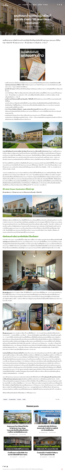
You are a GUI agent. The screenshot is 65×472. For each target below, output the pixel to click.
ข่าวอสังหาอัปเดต (12, 399)
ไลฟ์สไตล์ (40, 5)
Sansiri (5, 399)
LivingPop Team (14, 434)
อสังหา (19, 5)
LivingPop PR (29, 26)
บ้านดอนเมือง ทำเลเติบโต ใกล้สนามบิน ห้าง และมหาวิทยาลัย (47, 454)
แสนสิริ (24, 399)
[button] (22, 135)
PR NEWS (45, 5)
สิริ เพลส (19, 399)
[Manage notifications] (62, 469)
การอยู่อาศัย (25, 5)
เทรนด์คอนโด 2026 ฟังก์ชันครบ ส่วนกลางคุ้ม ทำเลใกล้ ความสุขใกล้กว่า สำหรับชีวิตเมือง (47, 428)
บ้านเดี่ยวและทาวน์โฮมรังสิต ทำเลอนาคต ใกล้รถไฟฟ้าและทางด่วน (18, 454)
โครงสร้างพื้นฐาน (32, 5)
